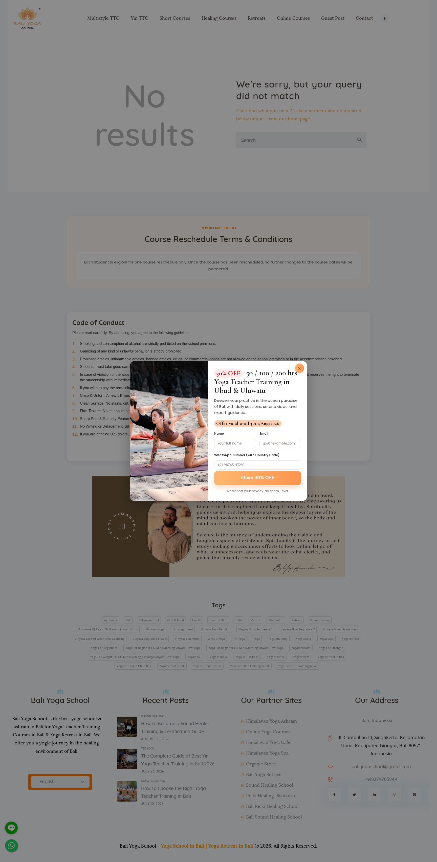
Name (219, 433)
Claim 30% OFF (257, 478)
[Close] (299, 368)
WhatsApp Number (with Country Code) (246, 455)
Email (263, 433)
